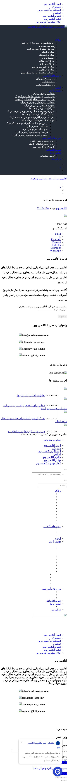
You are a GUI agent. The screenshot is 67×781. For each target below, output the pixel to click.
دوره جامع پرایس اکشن (42, 141)
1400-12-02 (43, 208)
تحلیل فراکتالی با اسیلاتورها (31, 395)
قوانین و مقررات (52, 440)
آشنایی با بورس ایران (44, 93)
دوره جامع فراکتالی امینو (42, 144)
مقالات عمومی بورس (43, 66)
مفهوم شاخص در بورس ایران (39, 105)
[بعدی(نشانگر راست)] (62, 780)
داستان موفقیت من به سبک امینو (38, 72)
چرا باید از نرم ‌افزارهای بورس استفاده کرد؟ (32, 117)
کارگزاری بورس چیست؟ (42, 108)
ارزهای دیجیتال (47, 60)
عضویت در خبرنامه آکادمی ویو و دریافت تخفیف (42, 306)
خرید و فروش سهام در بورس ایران (30, 135)
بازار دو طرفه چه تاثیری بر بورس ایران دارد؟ (31, 111)
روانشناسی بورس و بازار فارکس (38, 43)
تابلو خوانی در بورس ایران (35, 129)
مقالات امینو (48, 51)
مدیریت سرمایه (46, 46)
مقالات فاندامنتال (46, 69)
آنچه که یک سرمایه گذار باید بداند (38, 120)
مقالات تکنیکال (47, 54)
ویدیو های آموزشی (45, 84)
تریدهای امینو (48, 81)
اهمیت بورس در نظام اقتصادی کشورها (35, 99)
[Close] (66, 469)
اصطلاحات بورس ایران (36, 126)
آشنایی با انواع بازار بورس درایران (37, 102)
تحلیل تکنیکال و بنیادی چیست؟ (38, 114)
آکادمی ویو (61, 208)
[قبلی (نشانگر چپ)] (66, 780)
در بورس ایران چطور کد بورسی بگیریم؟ (27, 123)
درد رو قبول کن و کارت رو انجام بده (26, 431)
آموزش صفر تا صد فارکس (41, 49)
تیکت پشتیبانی (47, 155)
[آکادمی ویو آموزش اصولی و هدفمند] (47, 26)
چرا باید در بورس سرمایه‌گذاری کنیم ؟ (35, 96)
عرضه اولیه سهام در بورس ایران (31, 132)
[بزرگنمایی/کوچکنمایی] (66, 777)
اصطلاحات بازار (46, 57)
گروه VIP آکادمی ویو (44, 147)
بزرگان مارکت (47, 63)
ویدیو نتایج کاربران (45, 78)
